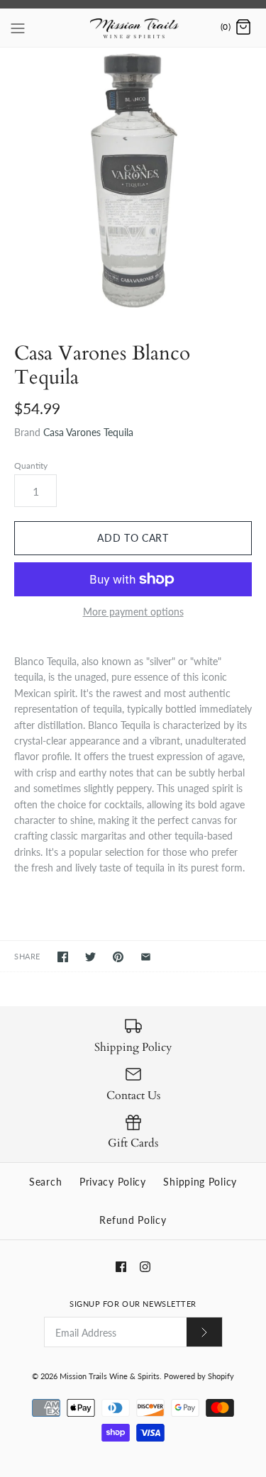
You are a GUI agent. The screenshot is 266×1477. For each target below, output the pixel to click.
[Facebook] (121, 1266)
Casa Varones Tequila (88, 432)
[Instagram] (145, 1266)
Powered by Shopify (199, 1376)
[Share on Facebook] (62, 957)
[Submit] (204, 1332)
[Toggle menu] (17, 27)
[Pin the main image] (118, 957)
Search (45, 1182)
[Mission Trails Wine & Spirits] (133, 28)
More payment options (133, 612)
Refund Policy (132, 1220)
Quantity (31, 465)
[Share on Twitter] (90, 957)
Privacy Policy (112, 1182)
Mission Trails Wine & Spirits (110, 1376)
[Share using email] (145, 957)
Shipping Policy (200, 1182)
